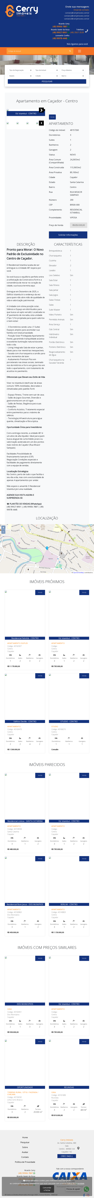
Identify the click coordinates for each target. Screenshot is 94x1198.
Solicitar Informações (68, 235)
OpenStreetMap (78, 572)
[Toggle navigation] (79, 51)
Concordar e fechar (47, 1188)
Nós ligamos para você (77, 44)
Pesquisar (47, 81)
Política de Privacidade (75, 1183)
